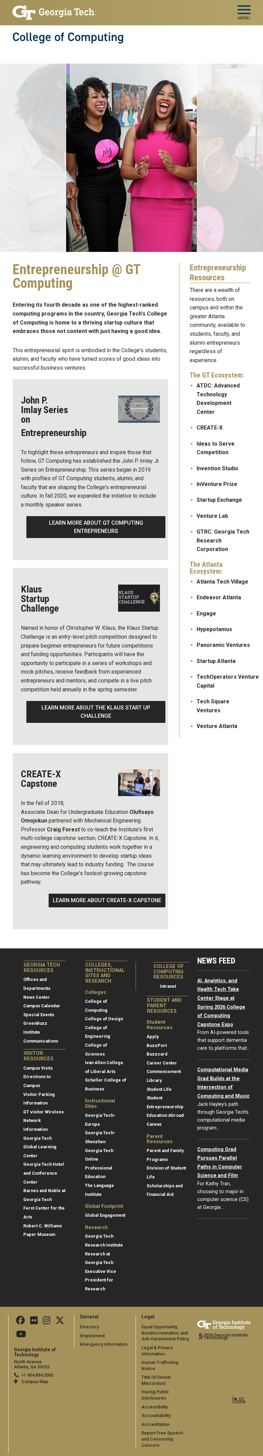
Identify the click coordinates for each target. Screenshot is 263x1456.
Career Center (162, 1062)
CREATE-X (210, 427)
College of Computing (68, 37)
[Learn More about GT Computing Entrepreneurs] (139, 409)
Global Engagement (105, 1215)
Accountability (156, 1415)
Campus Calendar (41, 1005)
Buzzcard (157, 1054)
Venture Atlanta (218, 726)
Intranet (168, 986)
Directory (89, 1326)
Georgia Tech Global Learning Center (40, 1147)
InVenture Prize (218, 484)
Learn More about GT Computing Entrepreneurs (96, 527)
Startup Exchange (219, 500)
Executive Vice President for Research (100, 1280)
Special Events (38, 1014)
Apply (153, 1036)
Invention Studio (217, 468)
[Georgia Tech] (224, 1325)
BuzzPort (157, 1045)
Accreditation (155, 1424)
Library (154, 1080)
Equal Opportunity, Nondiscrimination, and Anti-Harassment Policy (165, 1332)
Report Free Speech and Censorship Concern (162, 1438)
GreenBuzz (35, 1023)
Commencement (164, 1071)
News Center (36, 997)
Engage (206, 613)
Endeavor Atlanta (219, 597)
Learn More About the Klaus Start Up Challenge (95, 711)
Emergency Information (103, 1344)
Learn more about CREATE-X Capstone (107, 900)
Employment (92, 1335)
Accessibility (154, 1406)
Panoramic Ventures (223, 645)
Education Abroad (165, 1115)
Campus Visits (38, 1068)
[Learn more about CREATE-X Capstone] (139, 782)
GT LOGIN (239, 1400)
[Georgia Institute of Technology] (54, 10)
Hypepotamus (214, 629)
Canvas (154, 1124)
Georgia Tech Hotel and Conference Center (43, 1173)
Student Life (159, 1089)
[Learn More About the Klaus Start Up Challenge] (139, 598)
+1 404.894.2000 (37, 1375)
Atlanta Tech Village (222, 581)
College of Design (104, 1018)
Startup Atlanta (217, 661)
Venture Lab (213, 516)
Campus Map (35, 1381)
